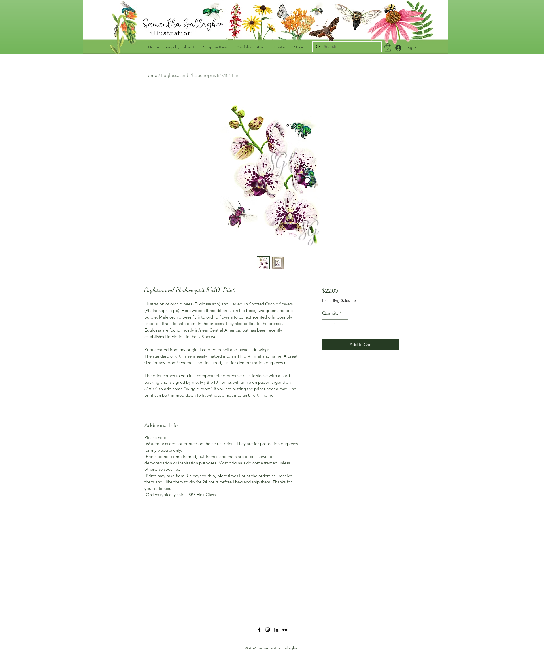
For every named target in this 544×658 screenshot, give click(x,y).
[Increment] (343, 325)
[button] (387, 47)
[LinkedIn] (276, 629)
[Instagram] (268, 629)
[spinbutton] (335, 325)
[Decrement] (327, 325)
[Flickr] (285, 629)
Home (150, 75)
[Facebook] (259, 629)
